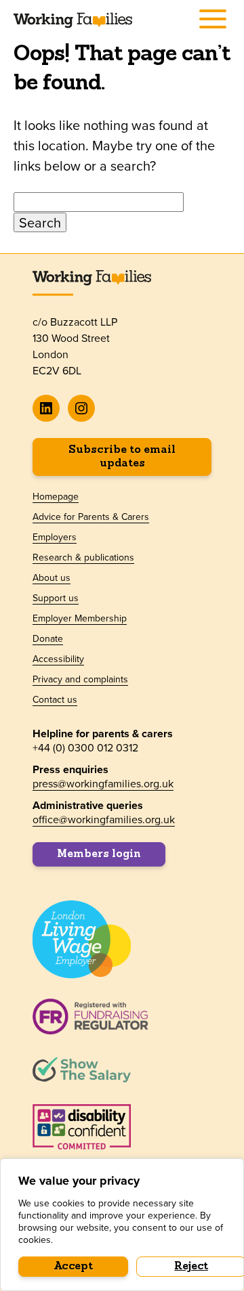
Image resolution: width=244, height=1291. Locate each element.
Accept (73, 1266)
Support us (56, 598)
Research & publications (83, 557)
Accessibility (58, 658)
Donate (48, 638)
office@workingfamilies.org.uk (104, 819)
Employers (55, 537)
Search (99, 272)
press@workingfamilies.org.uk (103, 783)
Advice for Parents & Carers (91, 516)
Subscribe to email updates (122, 457)
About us (51, 577)
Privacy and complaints (80, 679)
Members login (99, 854)
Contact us (55, 699)
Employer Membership (80, 618)
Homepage (56, 496)
